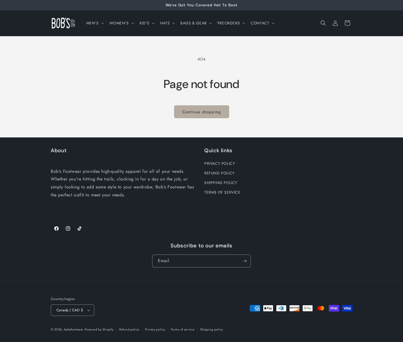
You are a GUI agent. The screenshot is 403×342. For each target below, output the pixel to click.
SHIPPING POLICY (220, 182)
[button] (94, 23)
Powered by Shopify (99, 329)
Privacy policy (155, 329)
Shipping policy (211, 329)
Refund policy (129, 329)
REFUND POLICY (219, 173)
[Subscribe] (245, 261)
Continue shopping (201, 112)
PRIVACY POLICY (219, 163)
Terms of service (182, 329)
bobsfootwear (73, 329)
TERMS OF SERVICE (222, 192)
